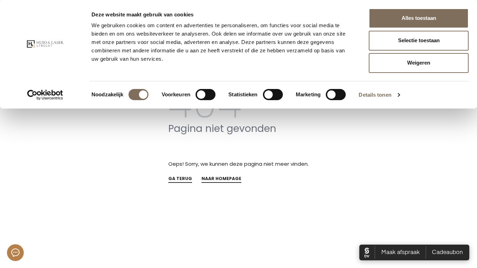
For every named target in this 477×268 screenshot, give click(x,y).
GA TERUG (180, 179)
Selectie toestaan (419, 40)
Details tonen (375, 95)
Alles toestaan (419, 18)
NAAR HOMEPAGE (221, 179)
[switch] (205, 94)
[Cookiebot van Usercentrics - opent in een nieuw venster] (45, 95)
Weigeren (418, 63)
